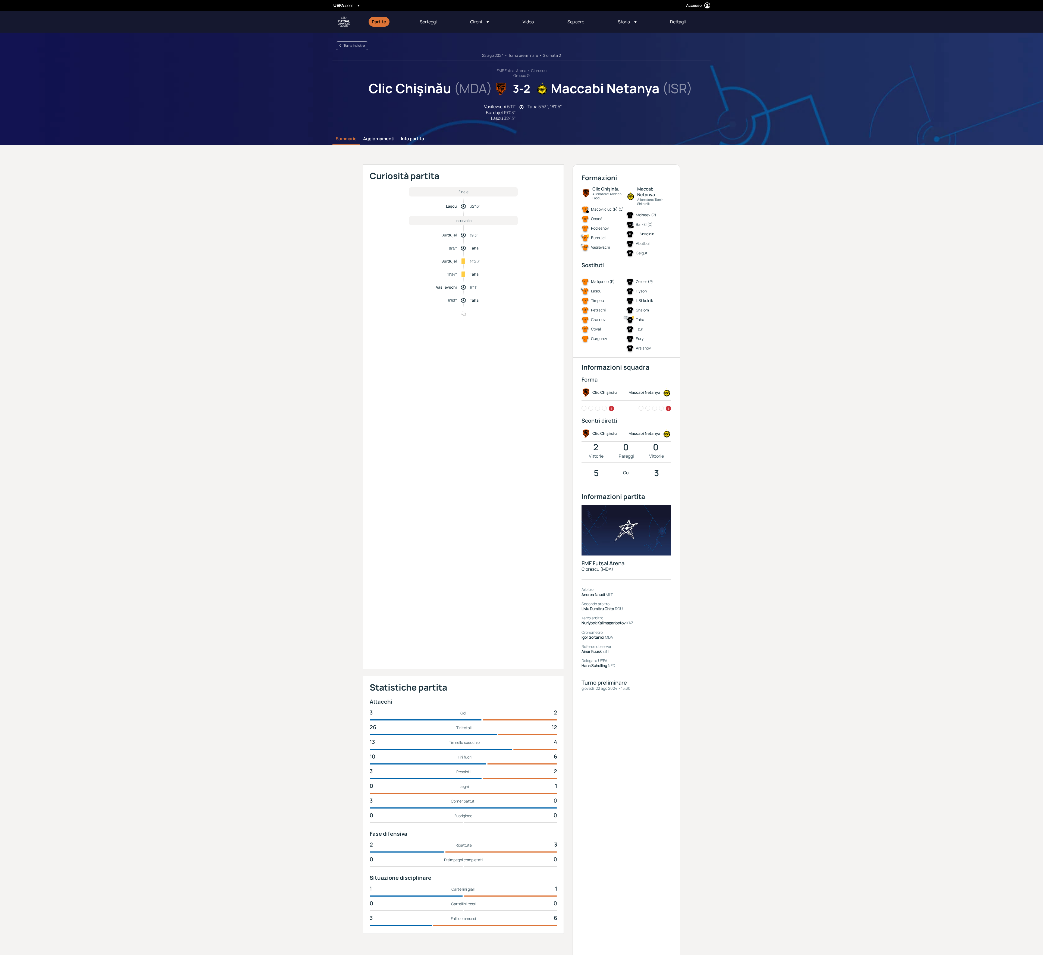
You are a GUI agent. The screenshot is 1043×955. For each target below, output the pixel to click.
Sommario (346, 138)
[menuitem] (389, 22)
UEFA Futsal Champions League (343, 22)
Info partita (412, 138)
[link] (379, 22)
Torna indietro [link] (354, 45)
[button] (479, 22)
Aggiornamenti (378, 138)
